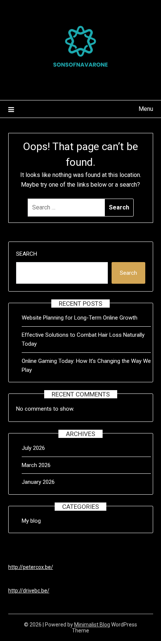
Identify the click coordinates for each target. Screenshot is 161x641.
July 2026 (33, 448)
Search (26, 254)
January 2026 (38, 482)
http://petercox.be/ (30, 567)
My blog (31, 520)
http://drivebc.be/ (28, 591)
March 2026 (36, 465)
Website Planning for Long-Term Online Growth (79, 317)
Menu (146, 108)
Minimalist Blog (92, 625)
